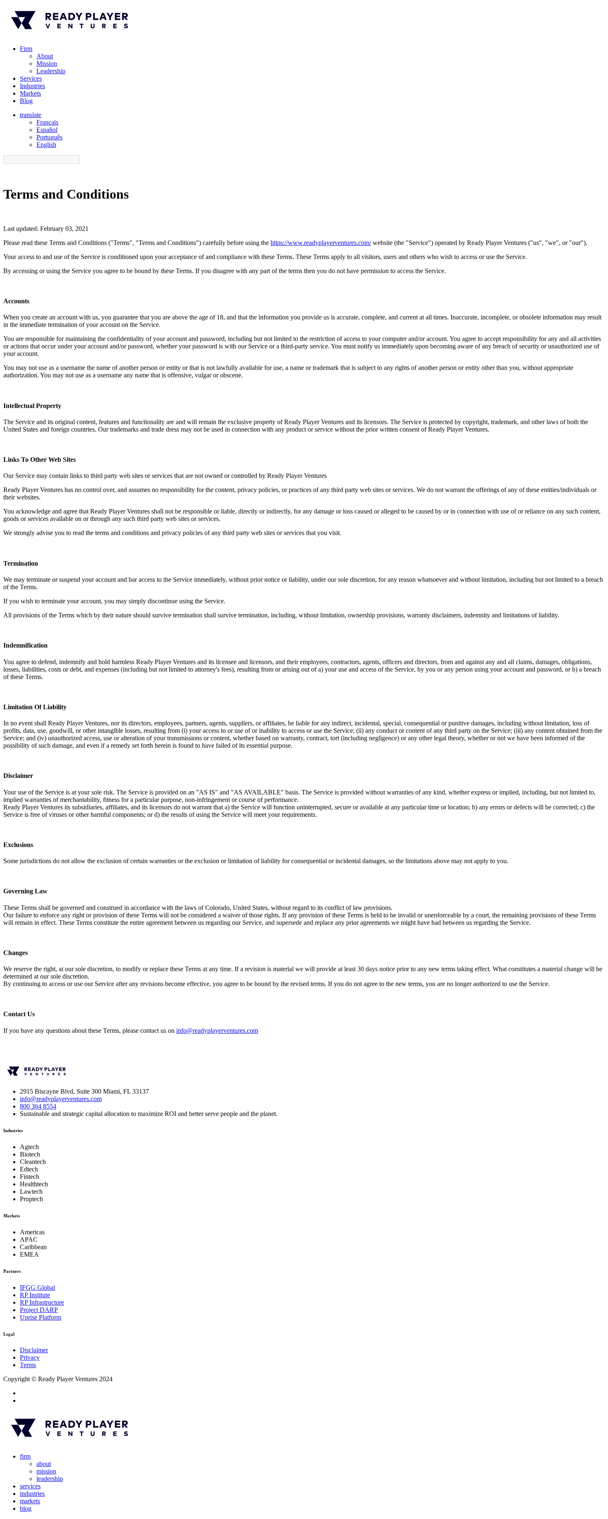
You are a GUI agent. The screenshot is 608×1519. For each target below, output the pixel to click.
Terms (28, 1364)
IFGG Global (37, 1287)
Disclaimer (34, 1349)
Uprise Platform (40, 1317)
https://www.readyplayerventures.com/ (320, 242)
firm (25, 1456)
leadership (49, 1478)
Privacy (30, 1357)
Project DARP (39, 1309)
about (43, 1463)
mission (46, 1471)
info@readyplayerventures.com (217, 1030)
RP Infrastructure (42, 1302)
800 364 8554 (38, 1106)
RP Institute (35, 1294)
